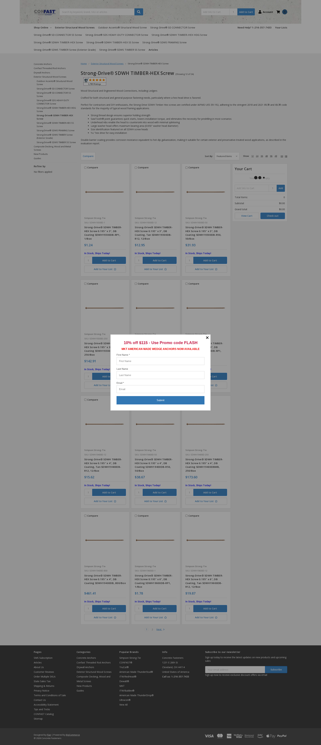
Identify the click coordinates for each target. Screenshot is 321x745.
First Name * (123, 354)
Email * (120, 383)
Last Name (122, 368)
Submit (160, 400)
